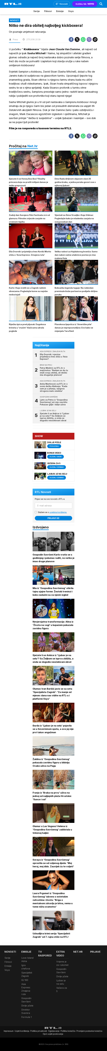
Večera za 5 (61, 989)
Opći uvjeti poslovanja (53, 1034)
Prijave (95, 951)
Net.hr (32, 146)
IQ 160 (24, 980)
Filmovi (48, 11)
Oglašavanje (53, 1031)
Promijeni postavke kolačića (89, 1031)
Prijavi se (53, 518)
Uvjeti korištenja (22, 1031)
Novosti (10, 951)
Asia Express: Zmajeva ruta (25, 989)
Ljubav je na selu (61, 982)
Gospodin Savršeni (26, 1000)
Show (39, 436)
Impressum (9, 1031)
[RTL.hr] (12, 4)
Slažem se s (52, 512)
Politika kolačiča (68, 1031)
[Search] (101, 3)
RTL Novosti (43, 492)
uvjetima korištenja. (58, 512)
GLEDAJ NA (81, 4)
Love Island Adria (27, 959)
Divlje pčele (27, 1005)
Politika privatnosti (38, 1031)
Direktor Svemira (25, 1011)
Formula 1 (26, 1017)
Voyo (71, 11)
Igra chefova (25, 967)
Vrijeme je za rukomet (62, 963)
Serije (36, 11)
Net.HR (78, 951)
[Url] (95, 39)
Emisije (60, 11)
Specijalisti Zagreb (26, 974)
